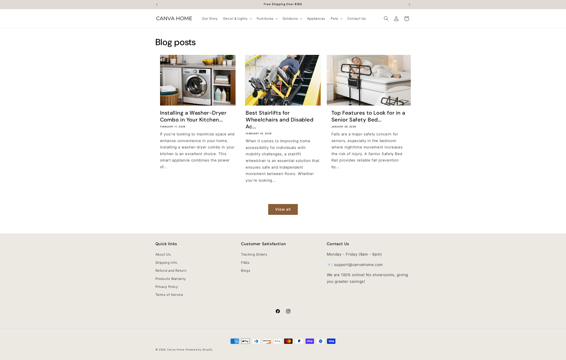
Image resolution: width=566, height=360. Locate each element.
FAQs (245, 263)
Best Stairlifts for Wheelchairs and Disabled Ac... (279, 119)
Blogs (245, 271)
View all (283, 209)
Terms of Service (169, 295)
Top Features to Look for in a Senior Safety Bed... (368, 116)
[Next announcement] (409, 4)
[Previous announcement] (157, 4)
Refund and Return (171, 271)
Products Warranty (170, 279)
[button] (237, 18)
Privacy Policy (166, 287)
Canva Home (175, 349)
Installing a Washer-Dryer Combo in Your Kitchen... (193, 116)
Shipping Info (166, 263)
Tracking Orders (254, 255)
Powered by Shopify (199, 349)
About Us (163, 255)
